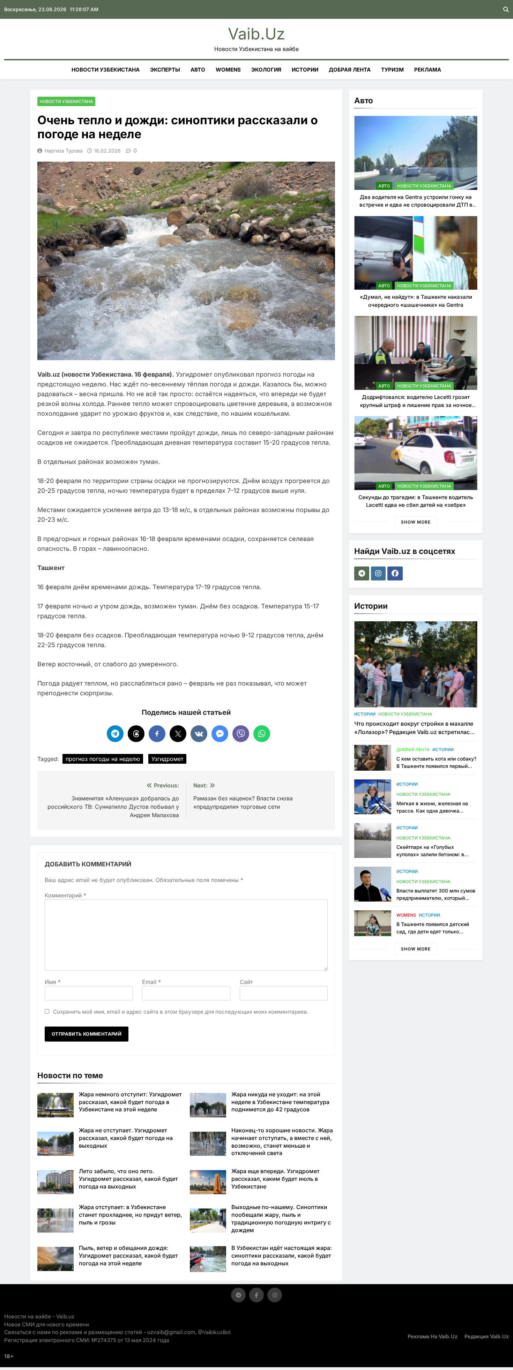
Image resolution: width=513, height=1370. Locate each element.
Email (151, 981)
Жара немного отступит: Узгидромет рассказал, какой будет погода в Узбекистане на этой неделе (130, 1102)
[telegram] (362, 573)
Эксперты (165, 69)
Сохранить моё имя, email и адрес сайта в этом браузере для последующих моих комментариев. (180, 1011)
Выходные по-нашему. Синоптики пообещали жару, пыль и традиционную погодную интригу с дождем (281, 1218)
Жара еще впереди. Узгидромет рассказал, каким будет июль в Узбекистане (275, 1179)
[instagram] (379, 573)
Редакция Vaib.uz (486, 1336)
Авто (198, 69)
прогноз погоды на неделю (103, 758)
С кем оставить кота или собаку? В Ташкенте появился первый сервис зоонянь (436, 766)
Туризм (392, 69)
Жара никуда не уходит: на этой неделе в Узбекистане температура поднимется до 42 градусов (280, 1102)
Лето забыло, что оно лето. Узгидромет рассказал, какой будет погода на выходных (128, 1179)
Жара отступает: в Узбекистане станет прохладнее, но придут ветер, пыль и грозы (130, 1215)
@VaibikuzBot (214, 1332)
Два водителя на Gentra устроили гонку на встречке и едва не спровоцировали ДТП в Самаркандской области (416, 205)
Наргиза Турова (64, 151)
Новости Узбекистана (106, 69)
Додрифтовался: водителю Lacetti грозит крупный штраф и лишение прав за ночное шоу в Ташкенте (416, 405)
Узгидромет (167, 758)
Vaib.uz (256, 33)
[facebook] (395, 573)
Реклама (427, 69)
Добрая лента (350, 69)
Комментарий (65, 895)
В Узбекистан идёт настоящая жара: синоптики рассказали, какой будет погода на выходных (281, 1255)
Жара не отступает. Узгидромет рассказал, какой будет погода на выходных (126, 1138)
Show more (416, 522)
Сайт (246, 981)
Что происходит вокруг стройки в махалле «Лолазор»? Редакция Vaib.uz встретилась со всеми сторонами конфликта (413, 732)
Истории (305, 69)
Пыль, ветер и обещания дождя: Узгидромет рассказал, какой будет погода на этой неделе (128, 1255)
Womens (228, 69)
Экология (266, 69)
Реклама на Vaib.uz (433, 1336)
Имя (53, 981)
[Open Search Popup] (506, 9)
